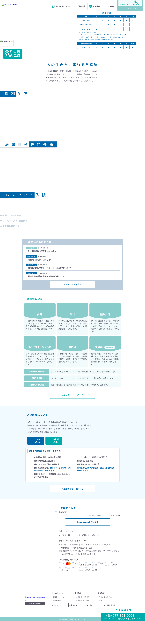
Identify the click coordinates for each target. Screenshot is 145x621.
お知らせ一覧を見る (72, 284)
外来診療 (81, 6)
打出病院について (63, 6)
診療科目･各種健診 (83, 597)
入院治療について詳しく (72, 488)
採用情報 (136, 5)
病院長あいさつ (58, 597)
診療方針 (102, 600)
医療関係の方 (124, 5)
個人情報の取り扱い (110, 605)
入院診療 (96, 6)
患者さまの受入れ (105, 597)
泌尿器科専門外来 (82, 600)
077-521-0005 (120, 615)
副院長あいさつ (58, 600)
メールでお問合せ (121, 609)
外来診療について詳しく (72, 395)
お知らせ (111, 6)
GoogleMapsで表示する (88, 522)
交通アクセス (131, 9)
